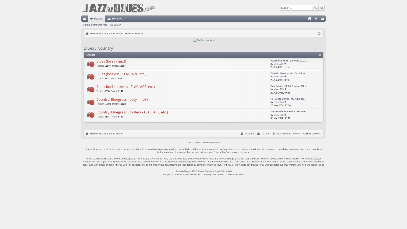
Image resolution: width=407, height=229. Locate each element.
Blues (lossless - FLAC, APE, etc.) (121, 74)
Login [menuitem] (317, 19)
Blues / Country (98, 48)
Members (117, 18)
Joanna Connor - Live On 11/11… (288, 60)
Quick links (85, 19)
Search (315, 7)
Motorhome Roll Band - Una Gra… (289, 111)
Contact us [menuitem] (249, 133)
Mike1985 (279, 64)
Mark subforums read (96, 25)
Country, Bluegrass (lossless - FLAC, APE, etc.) (132, 112)
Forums (98, 18)
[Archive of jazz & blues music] (118, 7)
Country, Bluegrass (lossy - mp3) (122, 100)
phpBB (191, 171)
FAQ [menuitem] (311, 19)
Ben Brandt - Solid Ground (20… (288, 86)
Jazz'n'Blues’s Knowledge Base (203, 142)
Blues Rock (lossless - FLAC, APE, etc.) (125, 87)
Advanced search (321, 7)
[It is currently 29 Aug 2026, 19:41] (319, 33)
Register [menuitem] (323, 19)
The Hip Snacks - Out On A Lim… (289, 73)
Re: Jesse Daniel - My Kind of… (287, 99)
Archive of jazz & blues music (106, 133)
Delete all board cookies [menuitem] (287, 133)
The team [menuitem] (265, 133)
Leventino (279, 102)
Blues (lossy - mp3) (111, 61)
